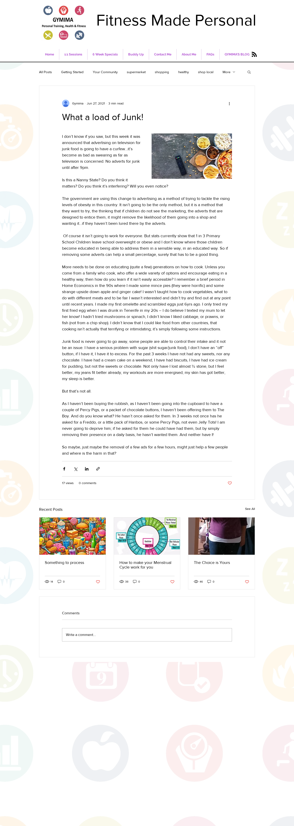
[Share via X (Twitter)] (75, 469)
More (226, 72)
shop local (205, 72)
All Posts (45, 72)
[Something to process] (72, 536)
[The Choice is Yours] (221, 536)
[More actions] (229, 103)
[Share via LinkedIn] (87, 469)
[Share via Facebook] (64, 469)
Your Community (105, 72)
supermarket (136, 72)
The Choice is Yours (212, 562)
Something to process (64, 562)
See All (250, 509)
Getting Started (72, 72)
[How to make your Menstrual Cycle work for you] (147, 536)
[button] (249, 72)
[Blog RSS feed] (254, 54)
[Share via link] (98, 469)
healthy (183, 72)
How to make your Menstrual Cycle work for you (145, 564)
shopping (162, 72)
